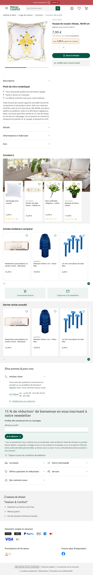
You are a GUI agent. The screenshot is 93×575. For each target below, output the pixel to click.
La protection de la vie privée (68, 567)
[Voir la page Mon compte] (72, 8)
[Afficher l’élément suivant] (88, 283)
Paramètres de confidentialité (61, 571)
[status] (40, 8)
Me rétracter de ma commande (27, 567)
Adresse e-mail (11, 425)
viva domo (57, 19)
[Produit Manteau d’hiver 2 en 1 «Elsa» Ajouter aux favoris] (55, 235)
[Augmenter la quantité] (63, 47)
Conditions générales (29, 571)
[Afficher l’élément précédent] (4, 283)
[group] (26, 42)
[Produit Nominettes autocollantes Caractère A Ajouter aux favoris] (26, 235)
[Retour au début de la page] (90, 559)
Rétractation (43, 571)
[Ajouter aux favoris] (46, 22)
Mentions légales (48, 567)
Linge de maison (26, 15)
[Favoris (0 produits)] (79, 8)
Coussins (39, 15)
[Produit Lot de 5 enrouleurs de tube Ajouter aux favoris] (83, 235)
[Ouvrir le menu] (6, 8)
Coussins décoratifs (53, 15)
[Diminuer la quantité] (54, 47)
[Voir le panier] (86, 8)
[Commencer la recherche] (58, 8)
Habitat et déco (9, 15)
